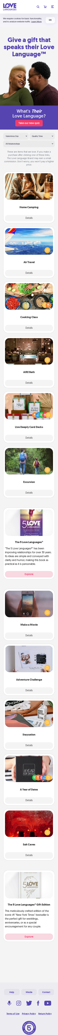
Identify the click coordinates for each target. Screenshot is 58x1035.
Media (29, 992)
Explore (29, 574)
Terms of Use (12, 1013)
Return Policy (45, 1013)
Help (11, 992)
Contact (46, 992)
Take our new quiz (29, 123)
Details (29, 218)
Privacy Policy (29, 1013)
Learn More (36, 21)
